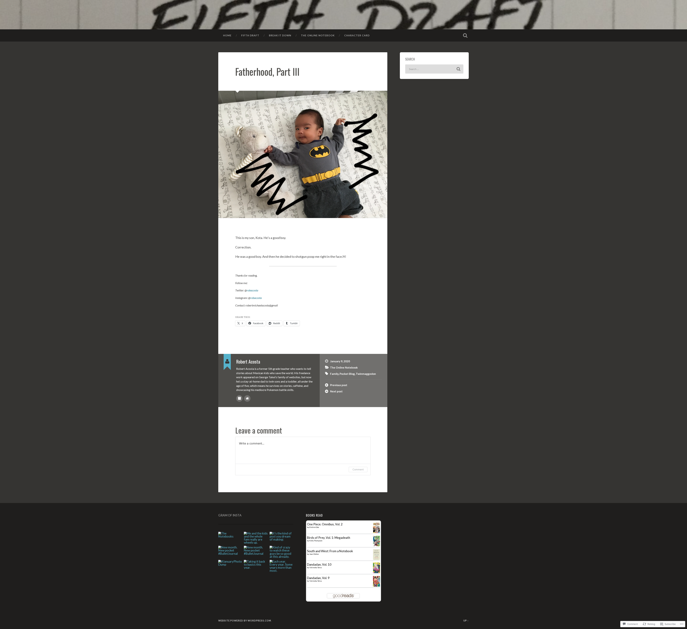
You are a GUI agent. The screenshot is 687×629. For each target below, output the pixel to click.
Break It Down (280, 35)
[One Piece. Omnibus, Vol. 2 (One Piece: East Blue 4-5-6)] (376, 532)
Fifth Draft (250, 35)
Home (227, 35)
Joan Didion (314, 554)
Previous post (338, 385)
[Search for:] (434, 69)
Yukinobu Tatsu (315, 567)
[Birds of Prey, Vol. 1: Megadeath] (376, 545)
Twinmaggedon (366, 373)
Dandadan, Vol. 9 (318, 578)
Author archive (239, 398)
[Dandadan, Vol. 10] (376, 572)
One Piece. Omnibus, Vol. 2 (325, 524)
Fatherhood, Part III (267, 71)
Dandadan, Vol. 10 (319, 564)
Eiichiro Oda (314, 527)
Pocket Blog (347, 373)
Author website (247, 398)
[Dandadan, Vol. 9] (376, 585)
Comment (358, 469)
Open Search (465, 35)
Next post (336, 391)
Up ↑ (466, 620)
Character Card (357, 35)
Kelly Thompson (315, 541)
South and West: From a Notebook (330, 551)
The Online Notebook (318, 35)
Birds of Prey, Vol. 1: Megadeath (328, 538)
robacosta (252, 290)
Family (334, 373)
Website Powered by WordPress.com (244, 620)
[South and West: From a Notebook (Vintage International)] (376, 559)
